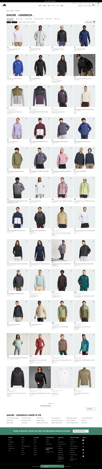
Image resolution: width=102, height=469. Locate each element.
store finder (73, 3)
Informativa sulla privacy (52, 466)
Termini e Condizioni (61, 466)
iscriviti (89, 3)
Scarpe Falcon (84, 422)
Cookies (46, 466)
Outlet (62, 5)
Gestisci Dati (42, 466)
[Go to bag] (98, 5)
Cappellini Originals (41, 420)
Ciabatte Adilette (10, 420)
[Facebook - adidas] (88, 440)
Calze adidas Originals (26, 420)
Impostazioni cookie (35, 466)
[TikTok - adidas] (88, 453)
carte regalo (85, 3)
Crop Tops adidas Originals (87, 418)
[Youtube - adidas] (88, 456)
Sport (57, 5)
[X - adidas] (88, 446)
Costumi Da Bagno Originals (72, 422)
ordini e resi (81, 3)
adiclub (92, 3)
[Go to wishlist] (95, 5)
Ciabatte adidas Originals (71, 418)
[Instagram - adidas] (88, 443)
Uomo (40, 5)
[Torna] (4, 5)
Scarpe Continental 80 (70, 420)
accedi (96, 3)
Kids (49, 5)
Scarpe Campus (40, 418)
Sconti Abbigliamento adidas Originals (12, 418)
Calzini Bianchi (25, 422)
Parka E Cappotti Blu (55, 418)
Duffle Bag (83, 420)
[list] (51, 19)
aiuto (77, 3)
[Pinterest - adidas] (88, 450)
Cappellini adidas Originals (42, 422)
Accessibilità (67, 466)
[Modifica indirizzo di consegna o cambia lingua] (98, 3)
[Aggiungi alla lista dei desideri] (27, 26)
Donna (44, 5)
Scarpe (53, 5)
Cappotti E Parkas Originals (57, 420)
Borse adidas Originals (26, 418)
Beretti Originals (10, 422)
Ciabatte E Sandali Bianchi (56, 422)
